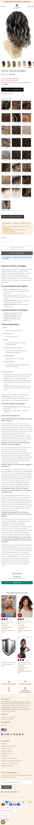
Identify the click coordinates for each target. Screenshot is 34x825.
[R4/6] (16, 142)
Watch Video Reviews (13, 217)
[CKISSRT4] (26, 105)
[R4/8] (26, 142)
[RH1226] (26, 167)
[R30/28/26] (6, 142)
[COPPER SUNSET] (6, 117)
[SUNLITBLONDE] (16, 192)
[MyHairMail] (17, 6)
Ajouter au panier (17, 248)
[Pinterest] (14, 734)
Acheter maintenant (17, 253)
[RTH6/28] (26, 180)
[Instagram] (5, 734)
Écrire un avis (17, 583)
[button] (10, 109)
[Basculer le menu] (1, 6)
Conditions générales (6, 753)
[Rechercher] (5, 6)
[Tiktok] (11, 734)
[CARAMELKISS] (16, 105)
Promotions (4, 756)
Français (5, 816)
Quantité (3, 238)
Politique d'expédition (7, 751)
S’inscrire (6, 787)
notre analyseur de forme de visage (19, 439)
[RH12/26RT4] (16, 167)
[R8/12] (26, 155)
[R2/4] (26, 130)
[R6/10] (16, 155)
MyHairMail (7, 819)
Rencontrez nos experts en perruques (11, 760)
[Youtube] (8, 734)
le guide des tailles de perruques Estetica (17, 459)
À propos (3, 743)
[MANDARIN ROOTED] (26, 117)
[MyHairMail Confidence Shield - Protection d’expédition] (8, 647)
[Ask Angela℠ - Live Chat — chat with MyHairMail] (3, 822)
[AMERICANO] (6, 105)
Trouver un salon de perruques (9, 758)
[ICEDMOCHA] (16, 117)
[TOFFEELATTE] (26, 192)
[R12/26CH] (6, 130)
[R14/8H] (16, 130)
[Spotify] (20, 734)
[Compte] (29, 6)
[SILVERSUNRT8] (6, 192)
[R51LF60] (6, 155)
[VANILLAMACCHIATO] (6, 205)
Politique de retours (6, 748)
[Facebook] (2, 734)
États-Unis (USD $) (8, 811)
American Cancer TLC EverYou (9, 763)
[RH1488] (6, 180)
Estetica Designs (7, 93)
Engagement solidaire (7, 765)
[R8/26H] (6, 167)
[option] (17, 35)
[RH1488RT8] (16, 180)
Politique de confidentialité (8, 746)
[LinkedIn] (17, 734)
